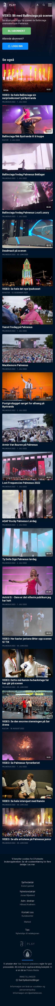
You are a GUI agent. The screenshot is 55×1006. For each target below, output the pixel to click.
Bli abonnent (16, 31)
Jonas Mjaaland (27, 895)
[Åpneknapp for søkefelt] (44, 5)
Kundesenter (27, 916)
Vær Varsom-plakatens (28, 964)
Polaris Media (33, 970)
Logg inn (17, 46)
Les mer (31, 864)
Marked (27, 922)
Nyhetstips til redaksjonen (27, 933)
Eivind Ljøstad (27, 886)
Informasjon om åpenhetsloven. (27, 993)
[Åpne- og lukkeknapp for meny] (50, 5)
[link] (9, 4)
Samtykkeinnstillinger (29, 980)
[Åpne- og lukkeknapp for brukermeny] (37, 5)
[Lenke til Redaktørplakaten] (27, 953)
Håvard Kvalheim (27, 904)
